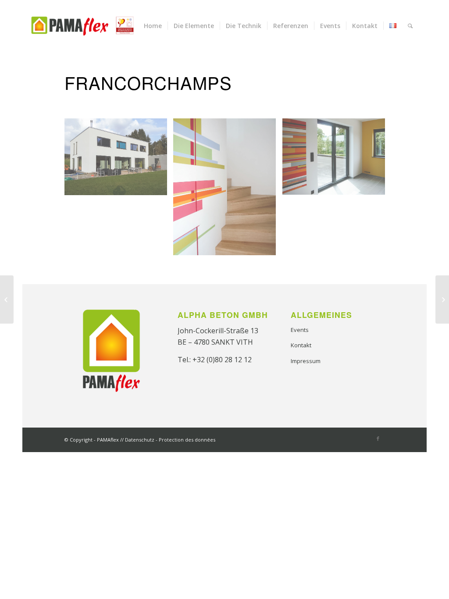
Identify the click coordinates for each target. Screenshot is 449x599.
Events (300, 330)
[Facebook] (378, 438)
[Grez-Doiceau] (7, 299)
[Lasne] (442, 299)
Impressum (306, 361)
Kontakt (301, 345)
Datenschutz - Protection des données (170, 439)
